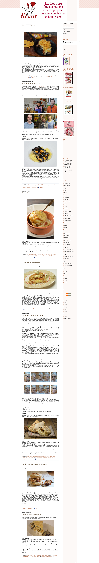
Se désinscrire (67, 31)
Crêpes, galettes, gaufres (68, 215)
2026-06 (65, 304)
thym (52, 457)
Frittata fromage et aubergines (31, 514)
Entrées (65, 229)
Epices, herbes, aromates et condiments (39, 456)
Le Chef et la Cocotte (68, 254)
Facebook (32, 77)
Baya (65, 173)
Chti (65, 204)
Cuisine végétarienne (68, 223)
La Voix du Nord (67, 253)
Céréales (65, 195)
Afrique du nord (67, 183)
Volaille (65, 282)
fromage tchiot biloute (50, 255)
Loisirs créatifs (66, 258)
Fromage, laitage (67, 242)
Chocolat (65, 202)
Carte (64, 288)
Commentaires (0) (26, 77)
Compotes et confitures (68, 209)
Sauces (65, 271)
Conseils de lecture (67, 211)
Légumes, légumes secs (68, 256)
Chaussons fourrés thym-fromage (33, 315)
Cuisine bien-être (67, 218)
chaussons (49, 457)
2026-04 (65, 307)
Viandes (65, 280)
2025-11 (65, 316)
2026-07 (65, 302)
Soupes (65, 273)
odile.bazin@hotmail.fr (68, 23)
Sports (65, 275)
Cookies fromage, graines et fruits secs (34, 464)
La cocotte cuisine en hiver (69, 251)
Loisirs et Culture (67, 260)
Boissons (65, 192)
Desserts (65, 227)
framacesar (66, 163)
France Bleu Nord (67, 240)
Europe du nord (67, 235)
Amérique (66, 188)
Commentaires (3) (53, 308)
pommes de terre (52, 185)
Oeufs (65, 261)
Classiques (66, 208)
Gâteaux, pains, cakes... (68, 246)
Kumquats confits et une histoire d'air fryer (69, 170)
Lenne (65, 166)
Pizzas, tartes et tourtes (68, 265)
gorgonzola (38, 556)
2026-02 (65, 311)
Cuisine (65, 216)
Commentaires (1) (30, 257)
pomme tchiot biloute (33, 255)
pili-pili (48, 76)
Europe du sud (66, 237)
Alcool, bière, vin (67, 185)
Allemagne (66, 187)
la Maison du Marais (41, 86)
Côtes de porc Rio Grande (30, 26)
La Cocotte (66, 160)
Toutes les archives (67, 318)
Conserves (66, 213)
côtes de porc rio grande (32, 76)
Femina (65, 239)
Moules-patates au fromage (31, 83)
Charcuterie (66, 199)
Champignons (66, 197)
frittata (28, 556)
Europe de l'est (67, 233)
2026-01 (65, 313)
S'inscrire (66, 29)
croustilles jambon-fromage (29, 308)
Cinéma (65, 206)
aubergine (34, 556)
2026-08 (65, 300)
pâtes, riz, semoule (67, 263)
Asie (65, 190)
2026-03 (65, 309)
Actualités (66, 181)
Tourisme (65, 278)
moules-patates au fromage (38, 185)
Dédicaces (66, 225)
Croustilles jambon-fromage (31, 262)
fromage (45, 76)
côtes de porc (39, 76)
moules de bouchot (46, 185)
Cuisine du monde (67, 220)
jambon (39, 308)
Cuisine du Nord (67, 222)
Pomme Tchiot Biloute (29, 193)
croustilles (36, 308)
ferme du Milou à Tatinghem (29, 93)
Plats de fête (66, 267)
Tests (65, 276)
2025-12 (65, 314)
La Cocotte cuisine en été (68, 249)
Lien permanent (52, 76)
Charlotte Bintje (67, 201)
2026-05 (65, 306)
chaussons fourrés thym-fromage (41, 457)
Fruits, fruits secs (67, 244)
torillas (43, 76)
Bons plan (66, 194)
